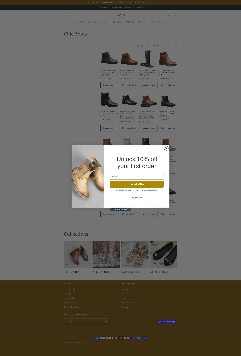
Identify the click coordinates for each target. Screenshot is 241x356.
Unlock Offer (137, 184)
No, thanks (137, 197)
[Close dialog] (166, 148)
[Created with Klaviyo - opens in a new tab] (120, 209)
